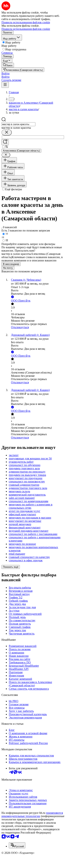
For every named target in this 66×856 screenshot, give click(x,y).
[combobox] (18, 124)
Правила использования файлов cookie (25, 28)
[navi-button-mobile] (5, 85)
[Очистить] (6, 132)
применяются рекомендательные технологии (32, 814)
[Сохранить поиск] (5, 142)
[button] (5, 73)
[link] (7, 65)
